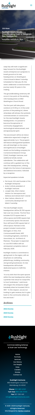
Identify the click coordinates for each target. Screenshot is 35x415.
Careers (17, 370)
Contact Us (17, 375)
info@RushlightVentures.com (17, 397)
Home (17, 354)
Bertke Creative (24, 411)
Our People (17, 364)
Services (17, 359)
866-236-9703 (21, 392)
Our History (17, 362)
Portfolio (17, 357)
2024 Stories (8, 309)
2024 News (6, 28)
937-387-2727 (20, 389)
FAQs (17, 367)
